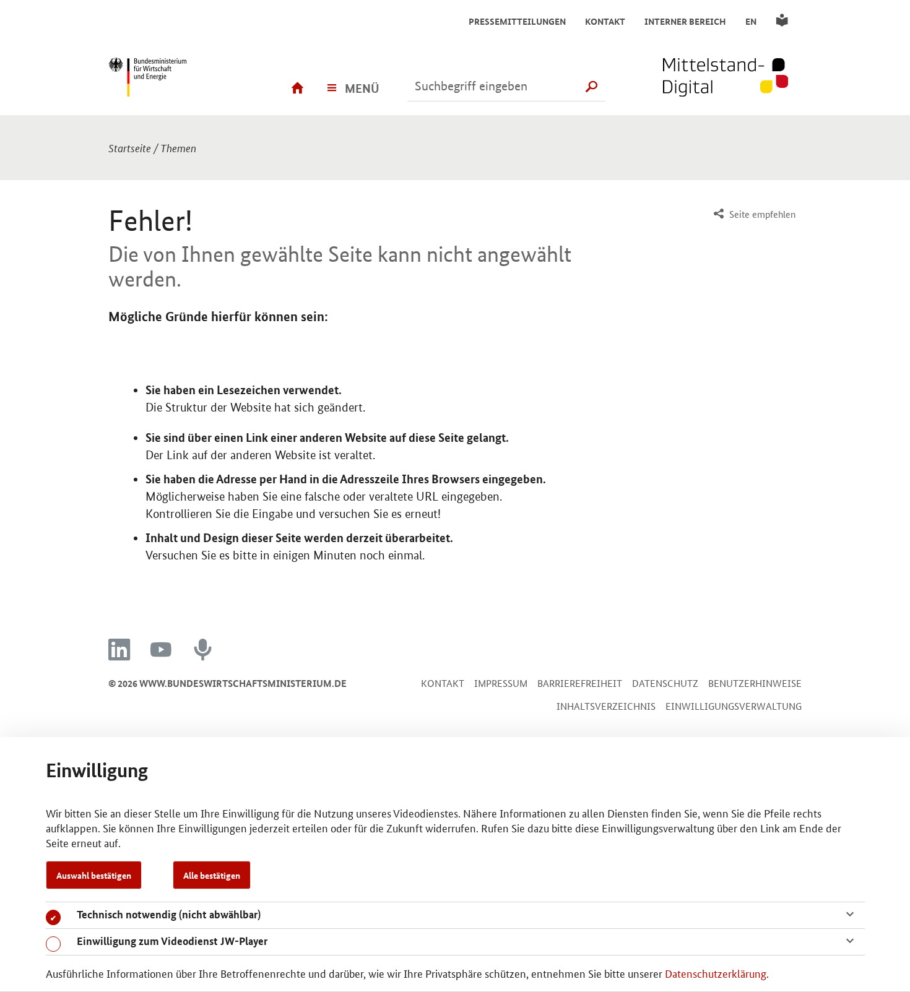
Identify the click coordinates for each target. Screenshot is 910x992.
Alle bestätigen (211, 875)
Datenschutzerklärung (715, 972)
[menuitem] (753, 214)
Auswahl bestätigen (93, 875)
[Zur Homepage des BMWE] (167, 78)
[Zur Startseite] (732, 78)
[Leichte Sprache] (784, 20)
